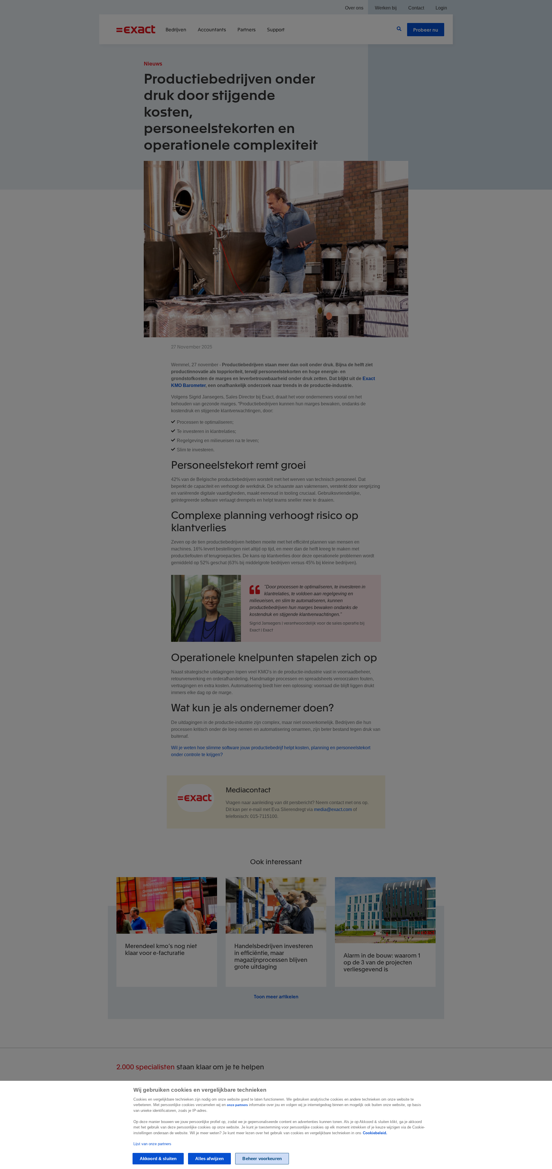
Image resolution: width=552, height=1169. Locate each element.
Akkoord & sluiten (158, 1158)
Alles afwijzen (209, 1158)
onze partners (237, 1105)
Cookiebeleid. (375, 1133)
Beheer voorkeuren (262, 1158)
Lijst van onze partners (152, 1143)
